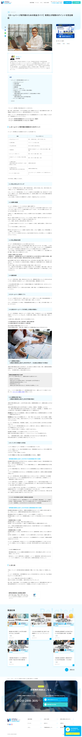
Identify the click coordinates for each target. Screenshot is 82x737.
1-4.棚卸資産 (15, 87)
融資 (64, 43)
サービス (29, 723)
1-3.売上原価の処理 (17, 85)
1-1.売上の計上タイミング (18, 82)
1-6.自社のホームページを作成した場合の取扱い (22, 90)
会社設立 (59, 43)
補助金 (68, 43)
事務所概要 (30, 719)
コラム (12, 678)
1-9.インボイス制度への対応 (18, 98)
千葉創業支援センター (48, 727)
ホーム (8, 678)
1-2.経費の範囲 (16, 83)
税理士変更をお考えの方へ (65, 719)
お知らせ (45, 723)
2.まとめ (12, 101)
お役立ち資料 (46, 719)
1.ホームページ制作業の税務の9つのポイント (20, 80)
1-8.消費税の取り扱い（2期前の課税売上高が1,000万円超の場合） (22, 95)
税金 (9, 12)
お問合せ (62, 723)
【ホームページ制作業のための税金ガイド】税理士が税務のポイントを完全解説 (26, 678)
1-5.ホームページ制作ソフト (18, 88)
